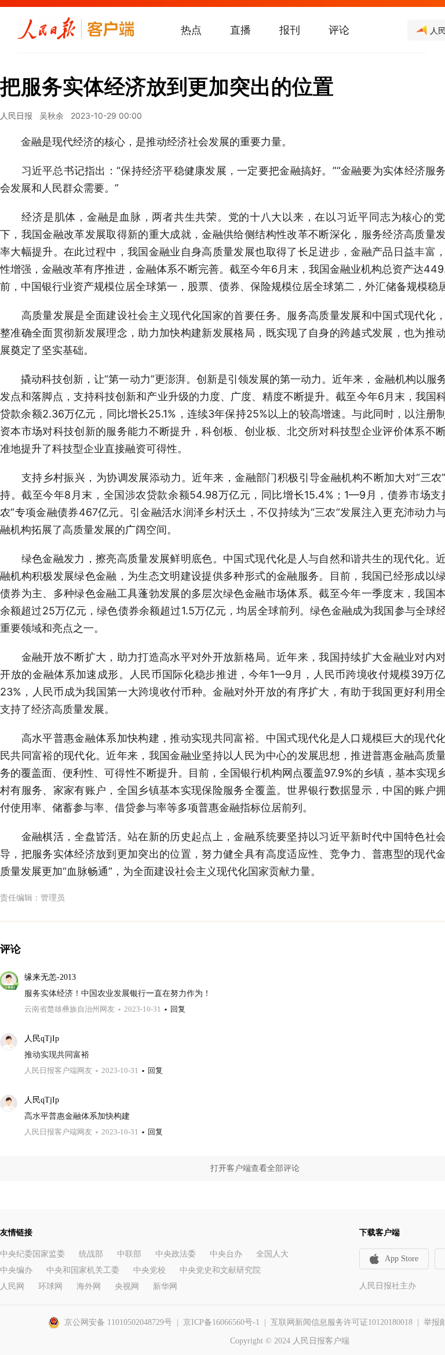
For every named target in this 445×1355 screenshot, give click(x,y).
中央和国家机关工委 (82, 1270)
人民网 (12, 1286)
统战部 (91, 1254)
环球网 (50, 1286)
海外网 (88, 1286)
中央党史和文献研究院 (220, 1270)
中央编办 (16, 1270)
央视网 (127, 1286)
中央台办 (226, 1254)
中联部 (129, 1254)
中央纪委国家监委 (32, 1254)
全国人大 (272, 1254)
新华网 (165, 1286)
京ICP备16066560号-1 (221, 1322)
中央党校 (149, 1270)
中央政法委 (175, 1254)
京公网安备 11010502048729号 (118, 1322)
